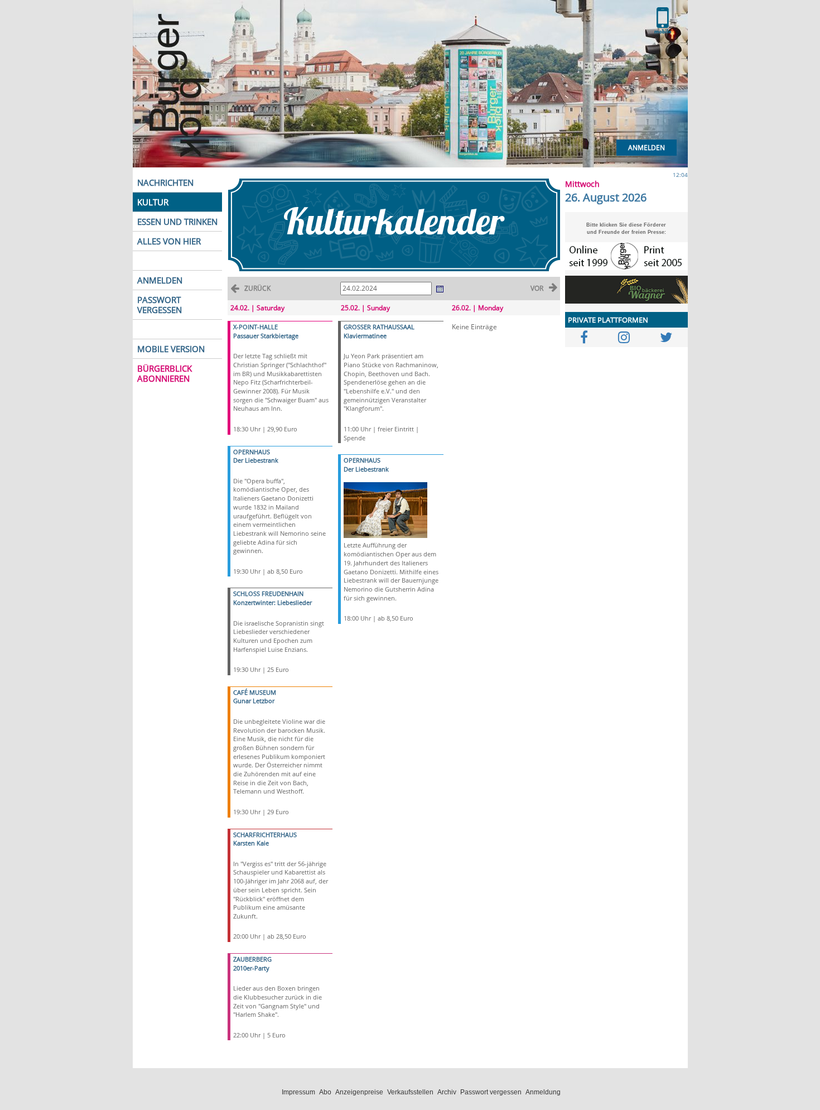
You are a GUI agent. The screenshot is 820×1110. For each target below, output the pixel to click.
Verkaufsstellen (410, 1092)
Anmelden (646, 147)
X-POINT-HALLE (255, 327)
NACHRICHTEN (165, 182)
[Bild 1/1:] (385, 509)
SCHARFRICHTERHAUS (265, 834)
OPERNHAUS (251, 452)
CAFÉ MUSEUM (254, 692)
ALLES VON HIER (169, 241)
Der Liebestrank (255, 460)
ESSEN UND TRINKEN (177, 221)
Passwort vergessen (491, 1092)
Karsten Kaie (251, 843)
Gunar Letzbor (253, 700)
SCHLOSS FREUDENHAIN (268, 593)
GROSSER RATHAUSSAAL (379, 327)
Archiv (446, 1092)
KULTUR (152, 202)
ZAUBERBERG (252, 959)
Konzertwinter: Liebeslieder (272, 602)
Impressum (298, 1092)
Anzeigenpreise (359, 1092)
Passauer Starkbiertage (265, 335)
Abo (325, 1092)
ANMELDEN (159, 280)
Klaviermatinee (365, 335)
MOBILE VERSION (171, 348)
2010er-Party (251, 968)
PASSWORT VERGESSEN (159, 304)
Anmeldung (543, 1092)
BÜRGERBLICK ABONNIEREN (164, 373)
